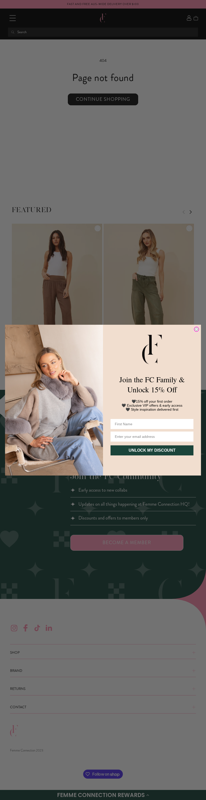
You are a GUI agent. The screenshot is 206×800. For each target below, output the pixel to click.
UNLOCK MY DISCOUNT (152, 450)
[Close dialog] (196, 329)
